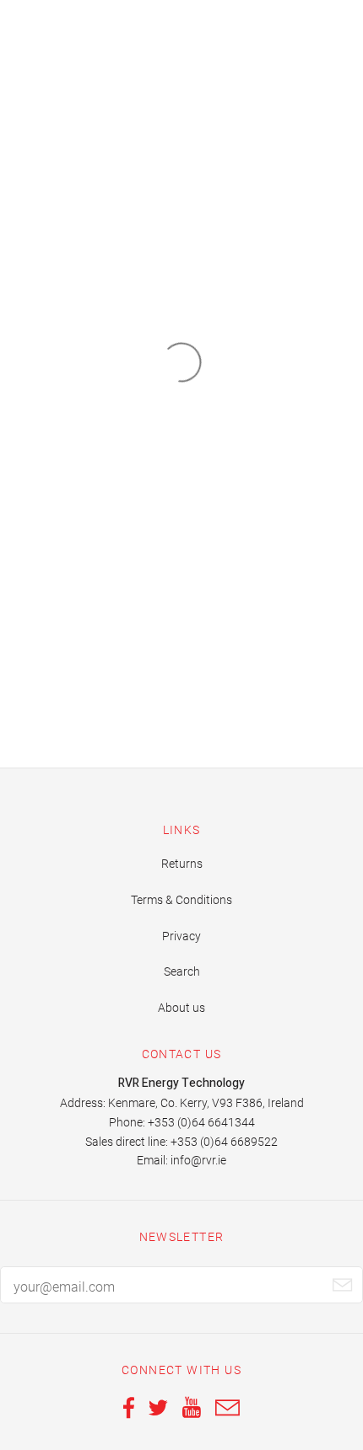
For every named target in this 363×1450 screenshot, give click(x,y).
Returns (182, 863)
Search (182, 971)
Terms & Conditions (181, 900)
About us (181, 1007)
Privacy (181, 936)
